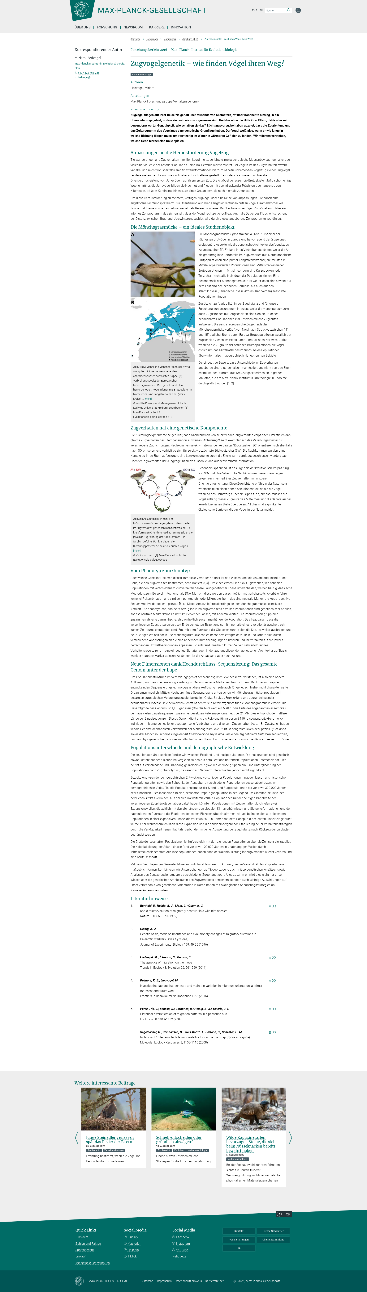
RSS (239, 1248)
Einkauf (81, 1256)
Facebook (182, 1237)
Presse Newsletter (273, 1231)
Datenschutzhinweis (188, 1281)
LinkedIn (133, 1250)
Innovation (181, 27)
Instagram (183, 1243)
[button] (192, 359)
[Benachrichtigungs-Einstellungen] (298, 10)
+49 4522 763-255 (89, 72)
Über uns (83, 27)
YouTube (182, 1250)
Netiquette (179, 1256)
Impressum (164, 1281)
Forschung (107, 27)
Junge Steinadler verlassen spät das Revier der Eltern (110, 1139)
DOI (274, 906)
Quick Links (86, 1230)
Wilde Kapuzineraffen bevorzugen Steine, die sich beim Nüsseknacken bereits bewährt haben (251, 1144)
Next (290, 1138)
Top (287, 1214)
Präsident (82, 1237)
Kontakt (239, 1231)
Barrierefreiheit (214, 1281)
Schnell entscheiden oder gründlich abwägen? (178, 1139)
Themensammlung (273, 1239)
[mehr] (148, 398)
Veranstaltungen (239, 1239)
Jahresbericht (85, 1250)
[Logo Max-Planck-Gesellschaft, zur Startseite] (138, 13)
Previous (77, 1138)
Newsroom (133, 27)
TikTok (132, 1256)
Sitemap (147, 1281)
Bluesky (132, 1237)
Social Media (135, 1230)
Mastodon (134, 1243)
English (257, 10)
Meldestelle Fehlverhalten (93, 1263)
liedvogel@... (85, 77)
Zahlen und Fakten (88, 1243)
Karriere (157, 27)
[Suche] (288, 10)
